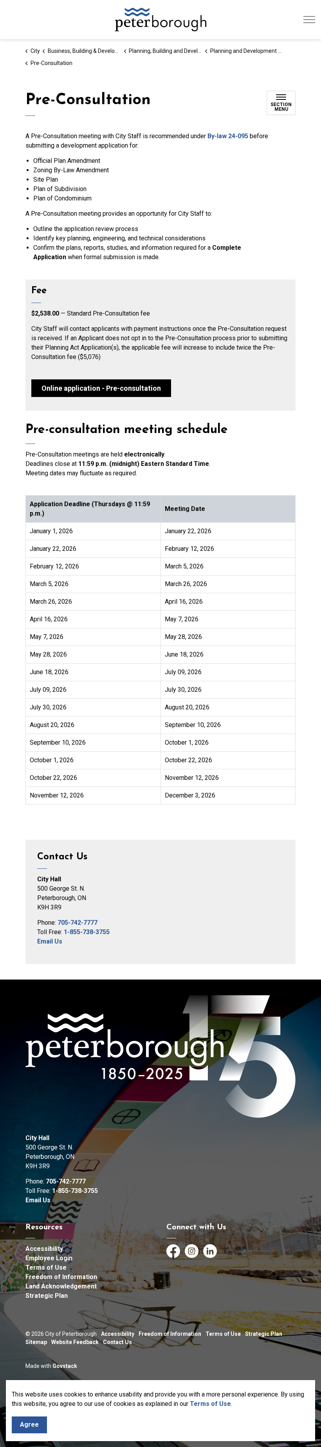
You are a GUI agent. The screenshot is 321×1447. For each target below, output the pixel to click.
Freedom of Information (61, 1277)
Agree (29, 1424)
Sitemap (36, 1342)
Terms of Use (210, 1403)
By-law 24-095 (227, 136)
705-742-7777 (77, 922)
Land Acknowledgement (61, 1286)
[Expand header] (309, 19)
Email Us (49, 941)
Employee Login (48, 1258)
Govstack (64, 1366)
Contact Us (117, 1342)
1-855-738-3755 (87, 932)
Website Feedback (75, 1342)
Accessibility (44, 1248)
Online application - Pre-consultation (101, 388)
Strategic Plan (46, 1295)
